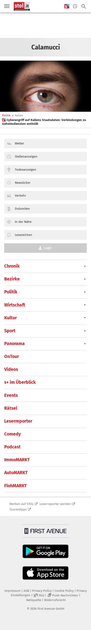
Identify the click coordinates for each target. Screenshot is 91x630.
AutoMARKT (16, 472)
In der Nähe (23, 222)
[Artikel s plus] (45, 86)
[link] (45, 122)
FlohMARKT (15, 485)
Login (48, 248)
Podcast (12, 447)
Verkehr (20, 195)
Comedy (12, 434)
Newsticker (22, 183)
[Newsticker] (75, 6)
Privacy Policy (42, 591)
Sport (9, 330)
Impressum (12, 591)
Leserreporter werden (55, 504)
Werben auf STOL (21, 504)
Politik (6, 115)
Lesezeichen (23, 235)
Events (11, 395)
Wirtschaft (14, 305)
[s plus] (66, 6)
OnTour (11, 356)
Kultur (10, 318)
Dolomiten (22, 209)
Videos (11, 369)
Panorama (14, 343)
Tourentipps (18, 509)
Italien (19, 115)
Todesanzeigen (25, 169)
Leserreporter (18, 421)
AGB (26, 591)
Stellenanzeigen (26, 156)
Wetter (19, 143)
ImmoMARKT (17, 460)
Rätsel (10, 408)
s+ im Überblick (20, 382)
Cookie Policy (64, 591)
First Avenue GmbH (50, 609)
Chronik (12, 266)
